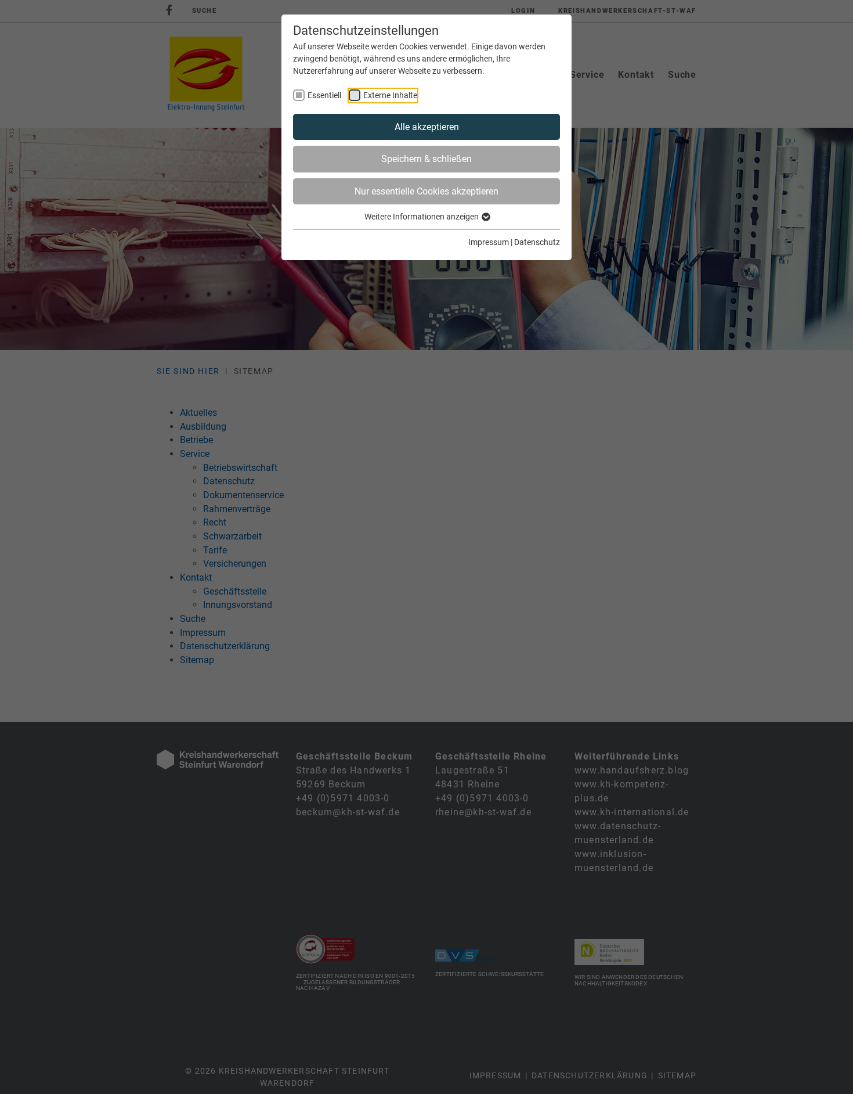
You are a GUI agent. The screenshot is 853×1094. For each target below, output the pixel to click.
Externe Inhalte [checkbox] (390, 95)
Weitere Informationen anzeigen (422, 216)
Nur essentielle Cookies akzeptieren (426, 191)
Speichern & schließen (426, 158)
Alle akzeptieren (427, 126)
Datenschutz (537, 242)
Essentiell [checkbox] (324, 95)
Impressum (488, 242)
